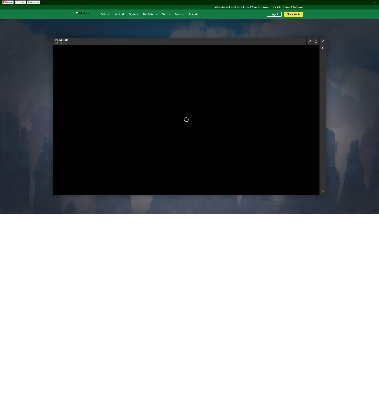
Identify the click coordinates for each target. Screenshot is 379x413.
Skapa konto (294, 14)
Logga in (274, 14)
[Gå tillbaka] (322, 41)
